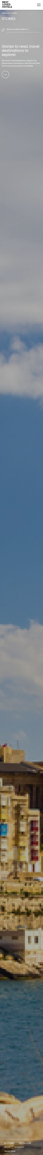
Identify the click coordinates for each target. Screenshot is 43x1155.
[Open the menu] (39, 5)
